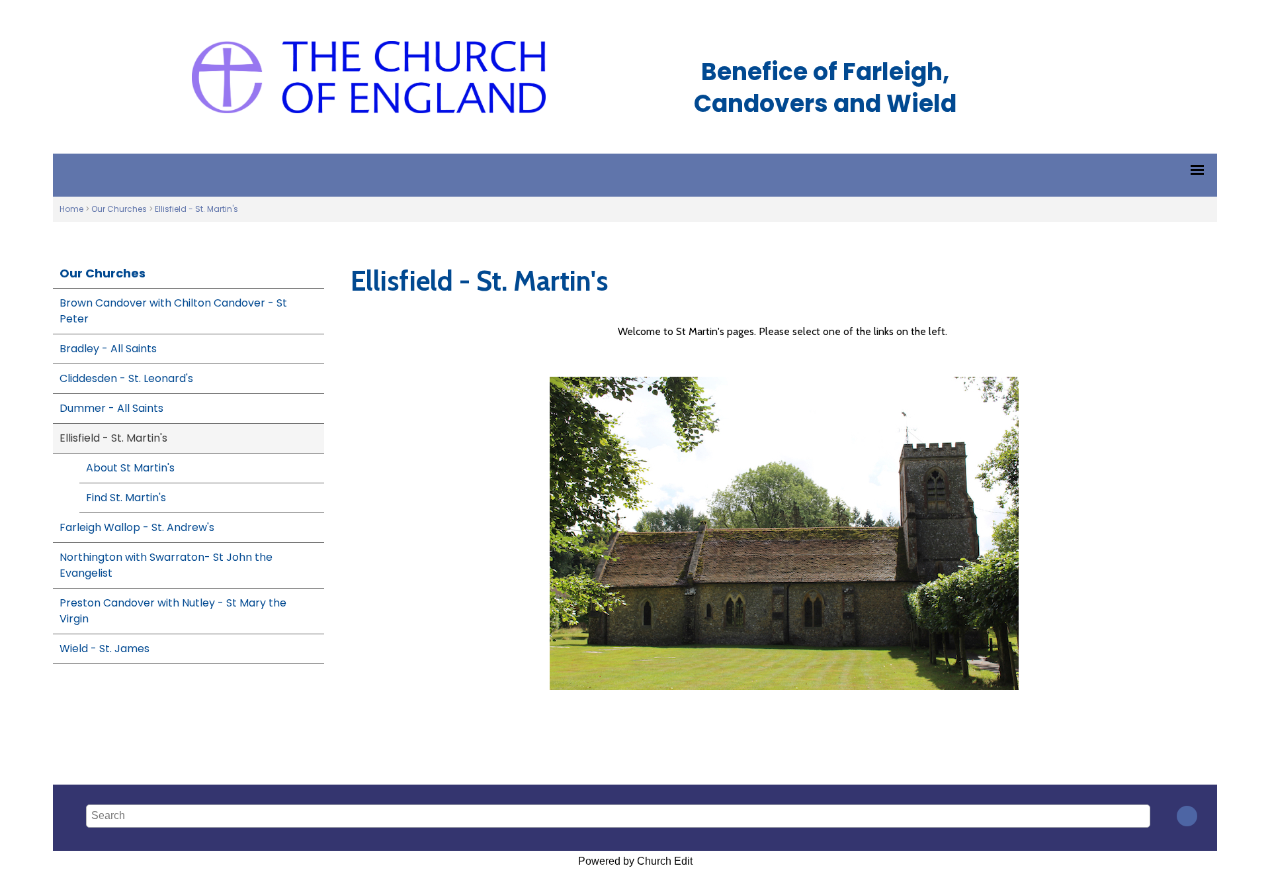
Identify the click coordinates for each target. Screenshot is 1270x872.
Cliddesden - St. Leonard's (126, 378)
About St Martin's (130, 467)
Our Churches (119, 209)
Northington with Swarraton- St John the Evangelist (166, 565)
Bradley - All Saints (108, 348)
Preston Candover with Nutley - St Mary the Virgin (173, 610)
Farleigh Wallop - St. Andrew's (137, 527)
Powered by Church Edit (635, 861)
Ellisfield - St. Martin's (196, 209)
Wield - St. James (104, 648)
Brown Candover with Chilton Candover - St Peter (173, 310)
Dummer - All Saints (111, 408)
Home (71, 209)
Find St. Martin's (126, 497)
